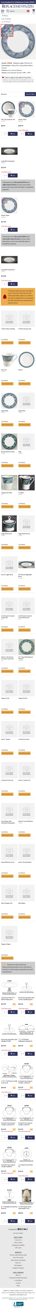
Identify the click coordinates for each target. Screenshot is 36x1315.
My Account (18, 1233)
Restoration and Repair (18, 1260)
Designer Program (18, 1268)
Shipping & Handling (18, 1245)
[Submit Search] (8, 11)
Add (13, 134)
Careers (18, 1283)
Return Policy (18, 1242)
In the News (18, 1280)
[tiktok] (27, 1229)
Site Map (22, 1290)
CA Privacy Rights (15, 1293)
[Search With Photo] (28, 11)
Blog (18, 1285)
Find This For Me (7, 343)
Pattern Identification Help (18, 1255)
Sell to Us (18, 1263)
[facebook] (18, 1229)
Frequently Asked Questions (18, 1278)
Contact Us (18, 1240)
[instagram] (23, 1229)
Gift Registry (18, 1265)
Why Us (18, 1275)
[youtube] (25, 1229)
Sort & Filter (30, 94)
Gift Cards (18, 1248)
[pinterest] (21, 1229)
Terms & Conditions (10, 1290)
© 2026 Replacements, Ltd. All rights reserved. (15, 1298)
